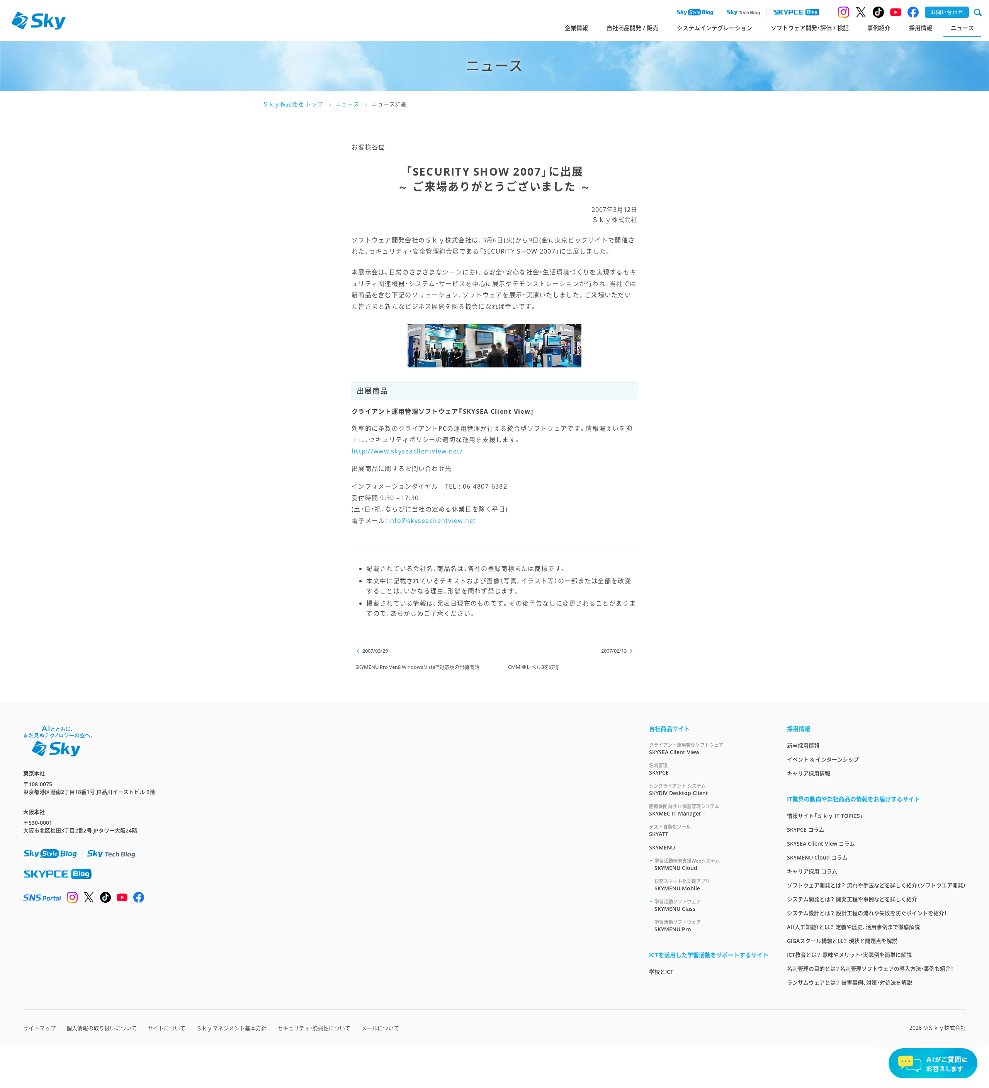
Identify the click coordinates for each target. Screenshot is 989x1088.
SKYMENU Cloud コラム (817, 857)
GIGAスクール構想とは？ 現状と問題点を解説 (842, 940)
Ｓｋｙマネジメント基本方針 (231, 1028)
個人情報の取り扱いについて (101, 1028)
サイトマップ (39, 1028)
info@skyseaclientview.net (432, 520)
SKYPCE (659, 769)
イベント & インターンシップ (823, 759)
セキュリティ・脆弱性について (313, 1028)
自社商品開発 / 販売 (632, 28)
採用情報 (920, 28)
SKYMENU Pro (677, 926)
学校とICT (661, 971)
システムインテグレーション (714, 28)
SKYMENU (662, 847)
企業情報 (576, 28)
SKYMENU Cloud (687, 864)
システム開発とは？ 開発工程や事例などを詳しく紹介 (852, 899)
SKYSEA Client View (686, 749)
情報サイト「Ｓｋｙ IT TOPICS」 (825, 815)
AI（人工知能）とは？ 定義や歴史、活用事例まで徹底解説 (853, 927)
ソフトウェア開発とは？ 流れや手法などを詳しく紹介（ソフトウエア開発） (876, 885)
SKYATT (670, 831)
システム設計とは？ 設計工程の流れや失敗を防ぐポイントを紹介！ (867, 913)
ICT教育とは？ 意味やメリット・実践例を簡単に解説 (849, 954)
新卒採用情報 (803, 745)
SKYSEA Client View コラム (821, 843)
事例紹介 (878, 28)
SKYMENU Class (677, 905)
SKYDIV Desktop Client (678, 790)
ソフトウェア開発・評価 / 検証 (810, 28)
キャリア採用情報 (808, 773)
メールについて (380, 1028)
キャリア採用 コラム (812, 871)
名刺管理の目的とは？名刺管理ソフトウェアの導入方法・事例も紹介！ (870, 968)
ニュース (962, 28)
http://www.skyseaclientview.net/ (407, 451)
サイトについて (166, 1028)
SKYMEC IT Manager (684, 810)
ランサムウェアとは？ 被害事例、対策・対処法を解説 (849, 982)
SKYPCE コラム (805, 829)
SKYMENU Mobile (682, 885)
